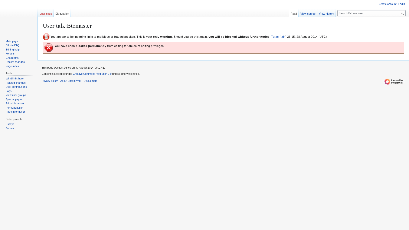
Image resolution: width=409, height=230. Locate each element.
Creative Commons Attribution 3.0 (92, 73)
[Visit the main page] (19, 17)
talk (283, 36)
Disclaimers (90, 80)
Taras (275, 36)
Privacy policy (50, 80)
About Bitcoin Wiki (70, 80)
